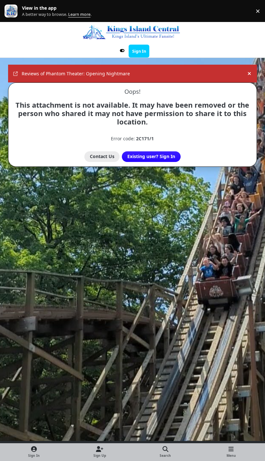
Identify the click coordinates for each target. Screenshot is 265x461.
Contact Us (102, 156)
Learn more (12, 11)
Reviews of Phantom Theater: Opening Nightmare (76, 73)
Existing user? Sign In (151, 156)
